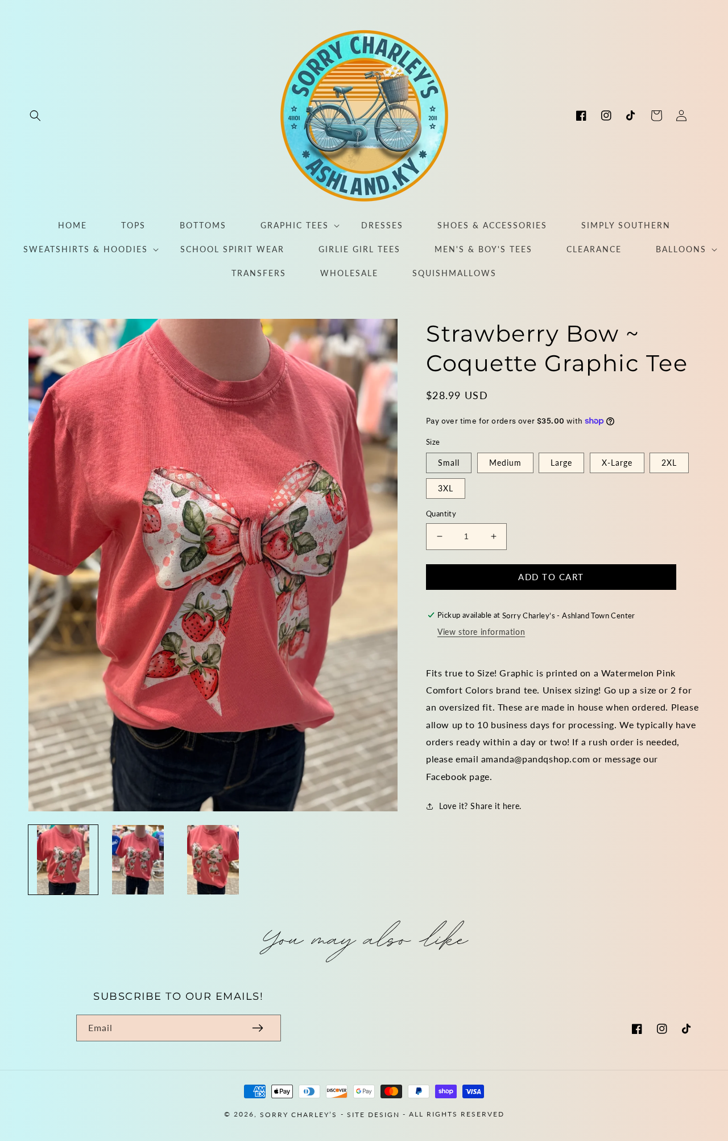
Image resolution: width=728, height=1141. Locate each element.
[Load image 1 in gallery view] (63, 859)
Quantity (441, 513)
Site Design (373, 1114)
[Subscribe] (257, 1028)
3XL (445, 488)
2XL (669, 462)
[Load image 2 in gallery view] (138, 859)
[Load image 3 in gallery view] (213, 859)
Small (449, 462)
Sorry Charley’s (298, 1114)
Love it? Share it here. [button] (480, 806)
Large (561, 462)
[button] (35, 115)
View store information (481, 632)
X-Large (617, 462)
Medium (505, 462)
